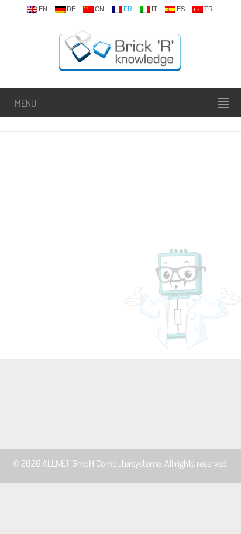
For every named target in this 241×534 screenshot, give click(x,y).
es (181, 9)
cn (99, 9)
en (43, 9)
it (154, 9)
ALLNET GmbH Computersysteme (101, 463)
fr (127, 9)
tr (208, 9)
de (71, 9)
